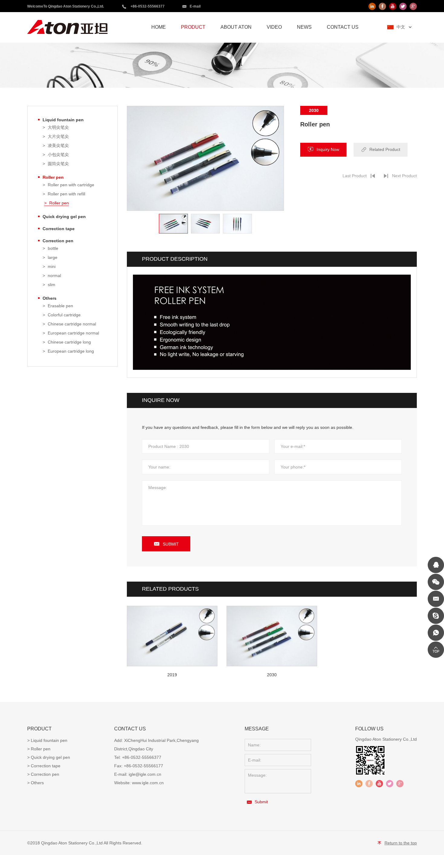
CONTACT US (343, 27)
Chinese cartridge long (69, 342)
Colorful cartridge (64, 315)
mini (52, 266)
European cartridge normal (73, 333)
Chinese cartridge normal (72, 324)
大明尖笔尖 (58, 127)
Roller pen (53, 177)
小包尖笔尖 (58, 154)
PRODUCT (193, 27)
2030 (272, 674)
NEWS (304, 27)
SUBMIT (171, 544)
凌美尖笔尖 (58, 145)
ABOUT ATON (236, 27)
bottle (53, 248)
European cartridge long (71, 351)
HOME (158, 27)
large (52, 257)
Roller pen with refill (66, 194)
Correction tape (59, 228)
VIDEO (274, 27)
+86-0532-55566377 (147, 6)
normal (54, 275)
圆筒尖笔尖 (58, 164)
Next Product (404, 175)
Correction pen (58, 240)
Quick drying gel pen (64, 216)
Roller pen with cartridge (71, 185)
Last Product (355, 175)
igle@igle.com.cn (145, 774)
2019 (172, 674)
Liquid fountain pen (63, 119)
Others (49, 298)
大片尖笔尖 (58, 136)
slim (51, 284)
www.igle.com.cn (148, 782)
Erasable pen (60, 306)
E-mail (195, 6)
